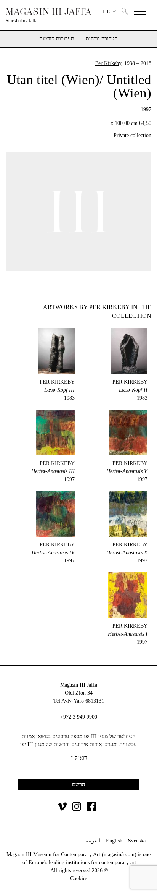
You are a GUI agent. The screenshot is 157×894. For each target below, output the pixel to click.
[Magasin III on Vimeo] (62, 809)
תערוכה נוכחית (102, 39)
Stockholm (15, 20)
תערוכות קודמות (56, 39)
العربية (92, 841)
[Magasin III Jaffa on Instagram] (76, 809)
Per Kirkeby (108, 63)
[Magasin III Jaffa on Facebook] (91, 809)
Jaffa (33, 20)
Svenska (137, 841)
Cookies (78, 878)
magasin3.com (119, 854)
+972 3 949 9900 (78, 717)
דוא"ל (78, 758)
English (114, 841)
